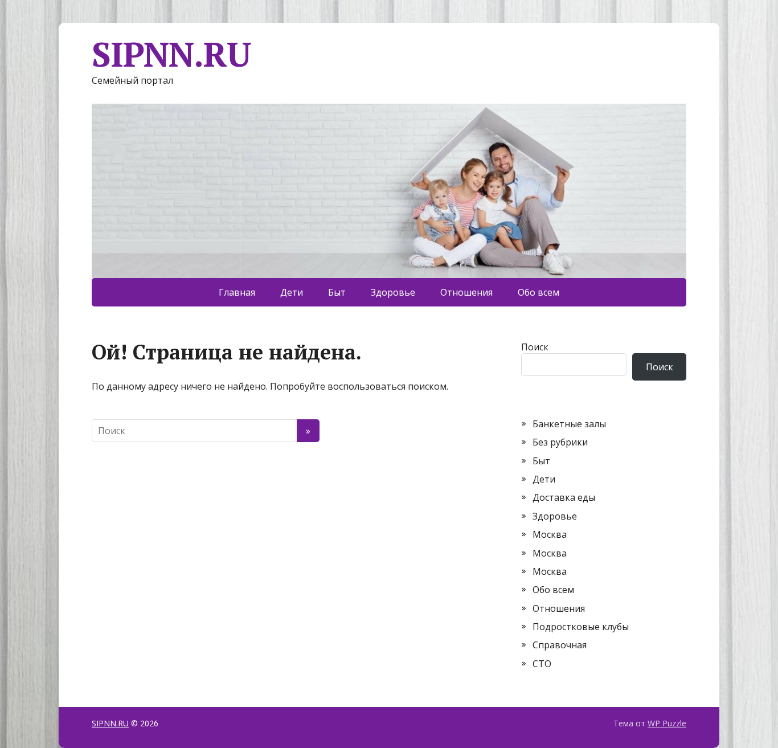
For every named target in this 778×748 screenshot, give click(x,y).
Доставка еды (564, 497)
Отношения (466, 292)
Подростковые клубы (581, 626)
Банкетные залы (569, 424)
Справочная (560, 645)
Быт (337, 292)
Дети (291, 292)
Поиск (534, 347)
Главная (237, 292)
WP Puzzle (667, 723)
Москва (550, 534)
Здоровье (393, 292)
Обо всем (538, 292)
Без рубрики (560, 442)
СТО (542, 663)
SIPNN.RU (171, 54)
